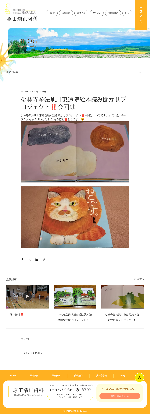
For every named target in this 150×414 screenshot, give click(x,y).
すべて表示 (139, 279)
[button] (140, 72)
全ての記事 (12, 72)
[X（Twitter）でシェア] (29, 259)
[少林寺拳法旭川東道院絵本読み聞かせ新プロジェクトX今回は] (122, 297)
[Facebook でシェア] (22, 259)
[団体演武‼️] (27, 297)
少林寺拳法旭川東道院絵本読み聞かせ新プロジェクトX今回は (122, 318)
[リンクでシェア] (43, 259)
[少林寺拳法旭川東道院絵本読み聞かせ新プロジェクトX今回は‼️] (75, 297)
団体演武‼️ (17, 314)
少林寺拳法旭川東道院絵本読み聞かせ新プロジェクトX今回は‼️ (74, 318)
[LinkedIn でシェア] (36, 259)
